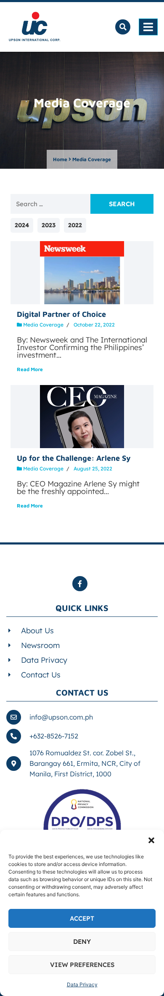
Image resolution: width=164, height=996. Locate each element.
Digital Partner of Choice (61, 314)
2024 (22, 225)
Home (60, 159)
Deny (82, 942)
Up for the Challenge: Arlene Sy (74, 458)
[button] (151, 840)
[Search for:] (50, 204)
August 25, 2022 (93, 468)
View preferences (82, 965)
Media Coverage (43, 324)
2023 (49, 225)
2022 (75, 225)
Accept (82, 918)
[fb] (82, 583)
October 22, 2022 (94, 324)
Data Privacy (82, 984)
